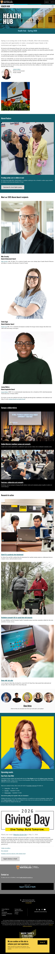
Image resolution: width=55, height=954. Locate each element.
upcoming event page (32, 785)
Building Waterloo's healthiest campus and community (16, 444)
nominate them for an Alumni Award (17, 399)
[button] (47, 2)
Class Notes (27, 706)
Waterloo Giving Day (20, 834)
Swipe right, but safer (7, 680)
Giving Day (7, 788)
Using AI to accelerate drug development (12, 555)
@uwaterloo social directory (41, 911)
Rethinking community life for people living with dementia (16, 618)
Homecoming (8, 793)
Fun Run (7, 790)
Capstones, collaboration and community (12, 482)
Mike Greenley (4, 261)
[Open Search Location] (53, 2)
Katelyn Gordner (8, 800)
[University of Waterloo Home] (7, 2)
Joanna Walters (4, 392)
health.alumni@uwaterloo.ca (26, 877)
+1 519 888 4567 (28, 903)
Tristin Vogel (4, 326)
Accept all (42, 942)
